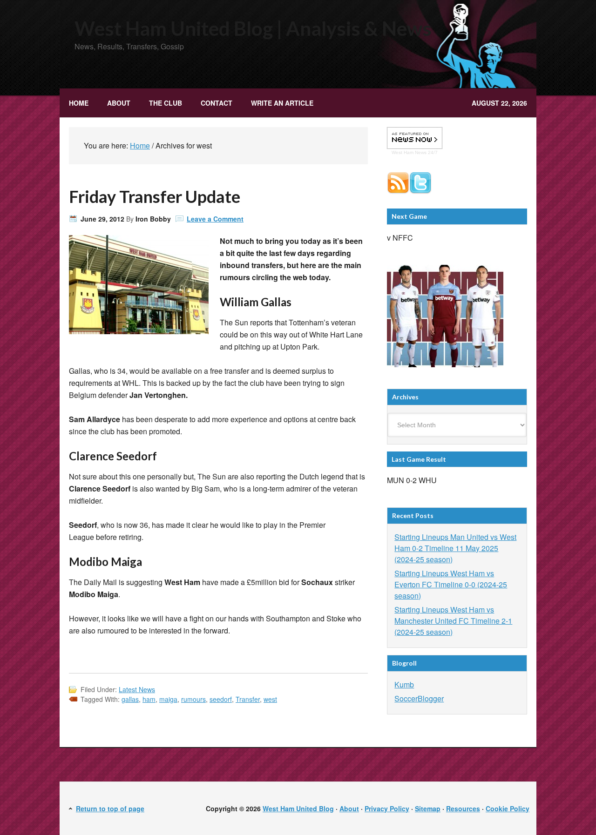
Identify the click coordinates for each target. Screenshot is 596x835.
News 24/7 (425, 152)
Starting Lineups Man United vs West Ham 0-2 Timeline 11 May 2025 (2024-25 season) (455, 548)
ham (149, 699)
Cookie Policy (507, 808)
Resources (463, 808)
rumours (193, 699)
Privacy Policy (387, 808)
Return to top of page (110, 808)
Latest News (137, 689)
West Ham (402, 152)
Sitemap (427, 808)
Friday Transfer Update (154, 196)
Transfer (248, 699)
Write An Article (282, 103)
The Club (161, 103)
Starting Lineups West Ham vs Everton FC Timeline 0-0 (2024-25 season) (450, 584)
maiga (168, 699)
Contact (216, 103)
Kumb (404, 684)
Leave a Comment (215, 218)
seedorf (221, 699)
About (118, 103)
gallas (130, 699)
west (270, 699)
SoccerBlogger (419, 698)
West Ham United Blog (298, 808)
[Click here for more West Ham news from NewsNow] (414, 138)
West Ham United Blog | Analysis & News (253, 28)
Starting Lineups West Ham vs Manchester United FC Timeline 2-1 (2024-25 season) (453, 620)
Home (78, 103)
